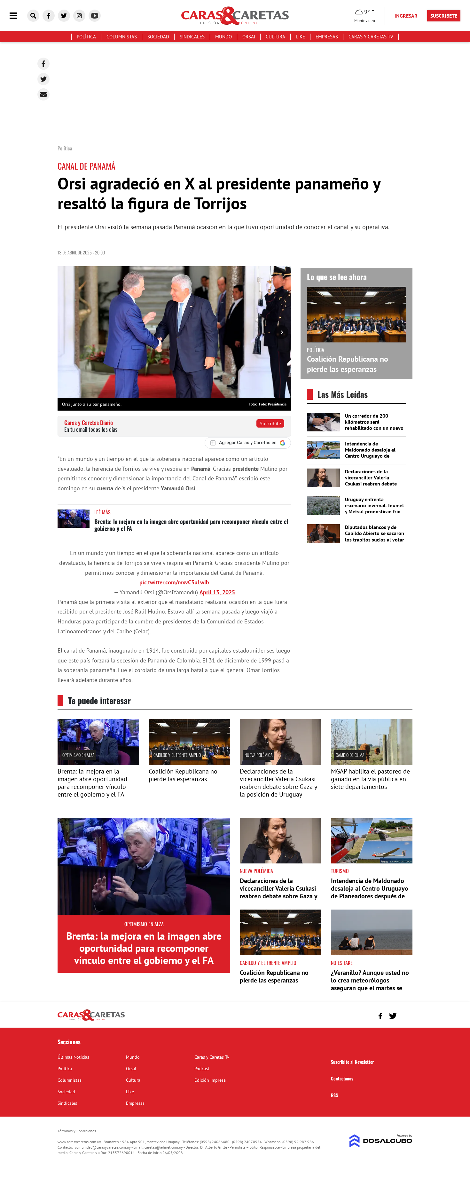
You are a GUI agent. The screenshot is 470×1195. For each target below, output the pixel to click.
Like (300, 36)
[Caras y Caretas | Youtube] (95, 16)
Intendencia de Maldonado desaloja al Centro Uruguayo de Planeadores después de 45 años (372, 455)
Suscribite (270, 423)
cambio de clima (350, 754)
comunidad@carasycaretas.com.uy (103, 1147)
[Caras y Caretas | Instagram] (79, 16)
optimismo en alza (78, 754)
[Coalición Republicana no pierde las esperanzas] (189, 763)
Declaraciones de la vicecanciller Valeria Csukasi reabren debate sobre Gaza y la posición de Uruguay (371, 483)
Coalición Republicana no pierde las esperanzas (347, 364)
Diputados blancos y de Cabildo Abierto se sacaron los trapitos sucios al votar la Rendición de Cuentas (374, 536)
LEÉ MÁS (102, 512)
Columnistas (121, 36)
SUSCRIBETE (443, 15)
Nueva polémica (259, 754)
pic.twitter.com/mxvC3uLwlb (174, 582)
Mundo (223, 36)
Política (86, 36)
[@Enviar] (43, 94)
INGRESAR (406, 15)
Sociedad (158, 36)
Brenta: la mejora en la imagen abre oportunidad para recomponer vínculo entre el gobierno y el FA (191, 525)
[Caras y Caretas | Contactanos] (405, 1015)
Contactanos (342, 1078)
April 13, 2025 (217, 592)
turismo (340, 871)
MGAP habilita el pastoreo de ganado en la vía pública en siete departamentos (370, 779)
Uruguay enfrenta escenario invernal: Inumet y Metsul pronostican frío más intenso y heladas (374, 508)
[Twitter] (43, 79)
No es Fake (342, 962)
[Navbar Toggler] (18, 15)
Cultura (275, 36)
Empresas (327, 36)
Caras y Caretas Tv (371, 36)
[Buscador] (33, 16)
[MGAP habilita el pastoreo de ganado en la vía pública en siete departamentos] (371, 763)
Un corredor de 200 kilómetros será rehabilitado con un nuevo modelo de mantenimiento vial (374, 428)
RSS (334, 1095)
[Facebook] (43, 64)
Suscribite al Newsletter (352, 1061)
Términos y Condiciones (77, 1130)
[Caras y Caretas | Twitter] (64, 16)
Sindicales (192, 36)
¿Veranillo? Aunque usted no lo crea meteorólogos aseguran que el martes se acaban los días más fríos (370, 984)
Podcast (201, 1068)
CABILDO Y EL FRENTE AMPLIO (177, 754)
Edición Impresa (210, 1080)
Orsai (248, 36)
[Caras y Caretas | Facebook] (49, 16)
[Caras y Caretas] (91, 1020)
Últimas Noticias (73, 1057)
